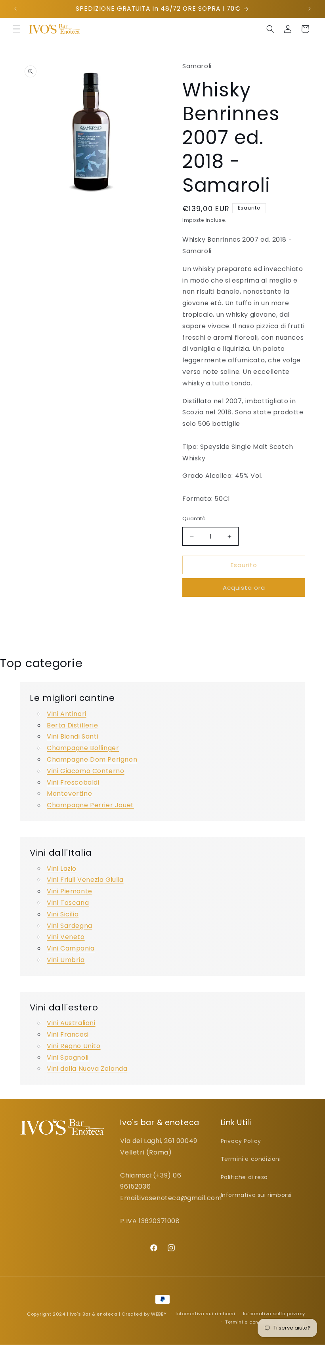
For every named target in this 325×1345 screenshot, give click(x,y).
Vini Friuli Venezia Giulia (85, 879)
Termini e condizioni (251, 1159)
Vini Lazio (61, 868)
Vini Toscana (68, 902)
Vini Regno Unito (74, 1046)
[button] (16, 29)
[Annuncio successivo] (309, 8)
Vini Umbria (66, 959)
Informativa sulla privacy (274, 1313)
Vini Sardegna (69, 925)
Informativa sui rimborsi (256, 1195)
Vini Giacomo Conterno (85, 770)
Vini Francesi (68, 1034)
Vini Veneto (66, 936)
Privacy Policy (241, 1141)
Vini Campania (71, 948)
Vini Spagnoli (68, 1057)
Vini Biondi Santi (72, 736)
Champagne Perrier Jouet (90, 805)
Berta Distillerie (72, 725)
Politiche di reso (244, 1177)
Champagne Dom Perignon (92, 759)
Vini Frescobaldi (73, 782)
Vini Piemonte (69, 891)
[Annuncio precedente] (15, 8)
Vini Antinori (66, 713)
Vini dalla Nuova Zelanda (87, 1068)
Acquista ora (244, 587)
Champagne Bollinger (83, 747)
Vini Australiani (71, 1023)
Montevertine (69, 793)
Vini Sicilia (62, 914)
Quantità (194, 518)
